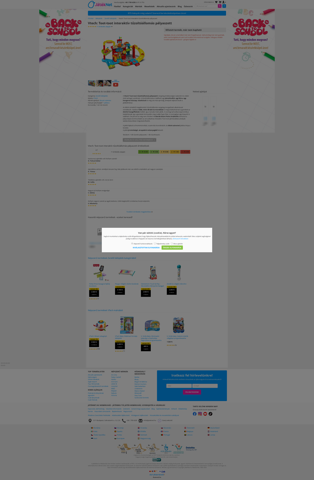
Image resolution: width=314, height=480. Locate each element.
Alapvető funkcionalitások (143, 244)
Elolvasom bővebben (180, 238)
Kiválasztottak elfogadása (146, 247)
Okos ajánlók (178, 244)
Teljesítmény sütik (162, 244)
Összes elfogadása (172, 247)
